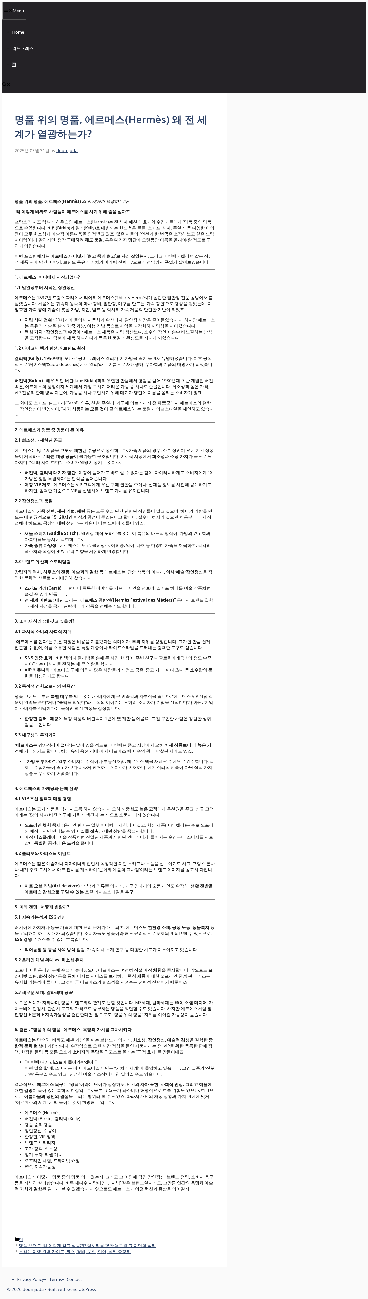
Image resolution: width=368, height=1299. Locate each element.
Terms (55, 1279)
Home (18, 32)
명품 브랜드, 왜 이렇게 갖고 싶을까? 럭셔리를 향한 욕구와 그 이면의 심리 (87, 1245)
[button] (6, 85)
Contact (74, 1279)
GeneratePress (81, 1289)
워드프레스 (22, 48)
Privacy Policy (30, 1279)
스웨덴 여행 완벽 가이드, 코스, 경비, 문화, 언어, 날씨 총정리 (75, 1251)
